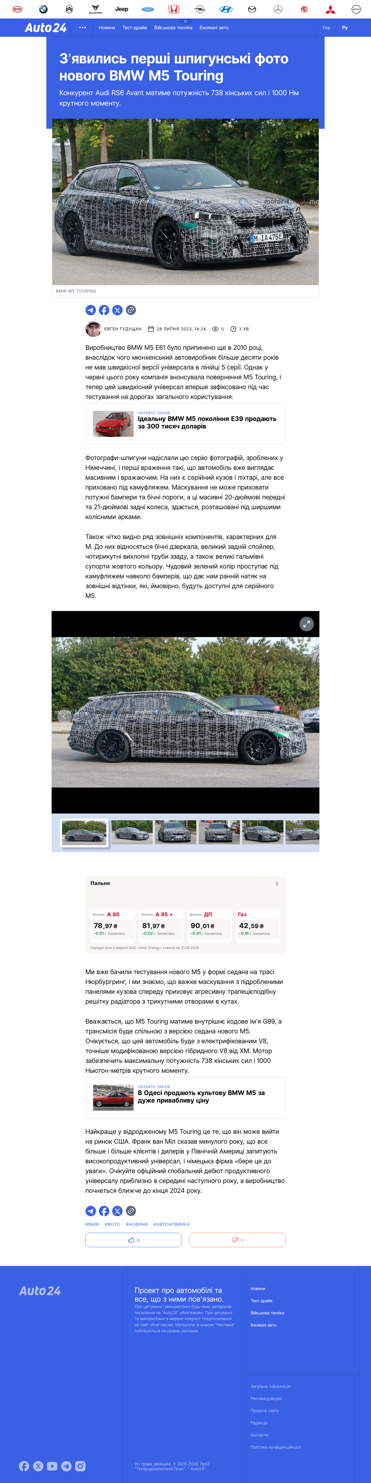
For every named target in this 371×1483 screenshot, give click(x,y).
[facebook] (104, 310)
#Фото (112, 1224)
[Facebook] (24, 1466)
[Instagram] (80, 1466)
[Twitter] (38, 1466)
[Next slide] (306, 716)
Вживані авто (214, 27)
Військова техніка (173, 27)
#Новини (137, 1224)
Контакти (259, 1435)
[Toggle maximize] (306, 624)
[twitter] (117, 310)
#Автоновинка (172, 1224)
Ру (345, 27)
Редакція (259, 1423)
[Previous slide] (64, 716)
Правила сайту (265, 1410)
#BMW (92, 1224)
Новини (107, 27)
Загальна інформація (270, 1386)
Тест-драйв (134, 27)
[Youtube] (52, 1466)
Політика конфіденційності (276, 1447)
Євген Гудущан (123, 329)
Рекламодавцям (266, 1398)
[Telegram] (66, 1466)
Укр (326, 27)
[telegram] (91, 310)
